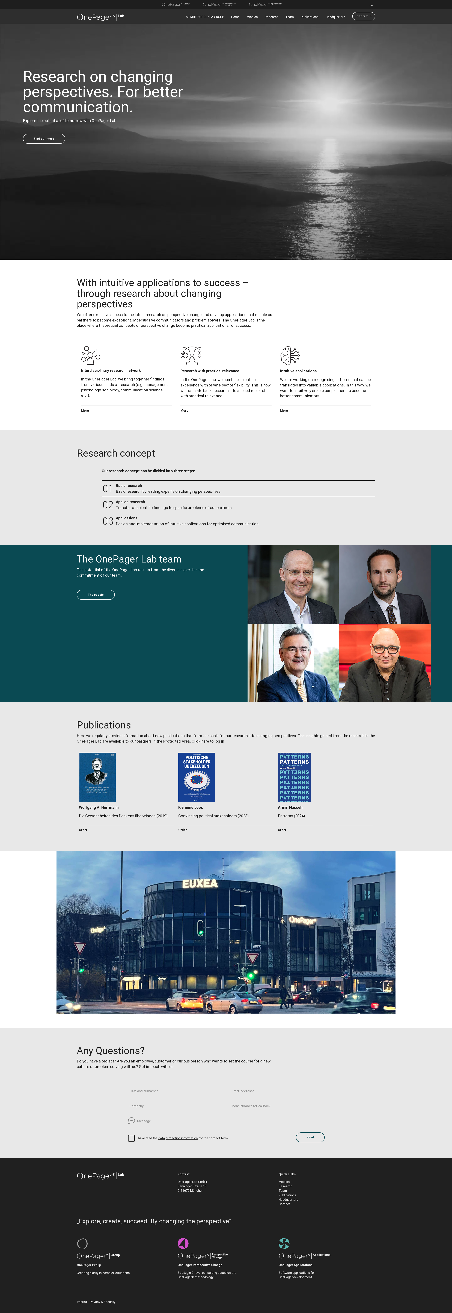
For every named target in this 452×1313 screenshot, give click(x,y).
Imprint (82, 1302)
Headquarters (335, 17)
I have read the (146, 1138)
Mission (252, 17)
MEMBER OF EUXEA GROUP (205, 17)
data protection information (178, 1138)
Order (83, 830)
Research (271, 17)
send (310, 1137)
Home (235, 17)
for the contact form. (213, 1138)
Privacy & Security (102, 1302)
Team (290, 17)
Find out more (44, 138)
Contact (363, 16)
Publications (310, 17)
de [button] (371, 5)
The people (96, 594)
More (85, 411)
